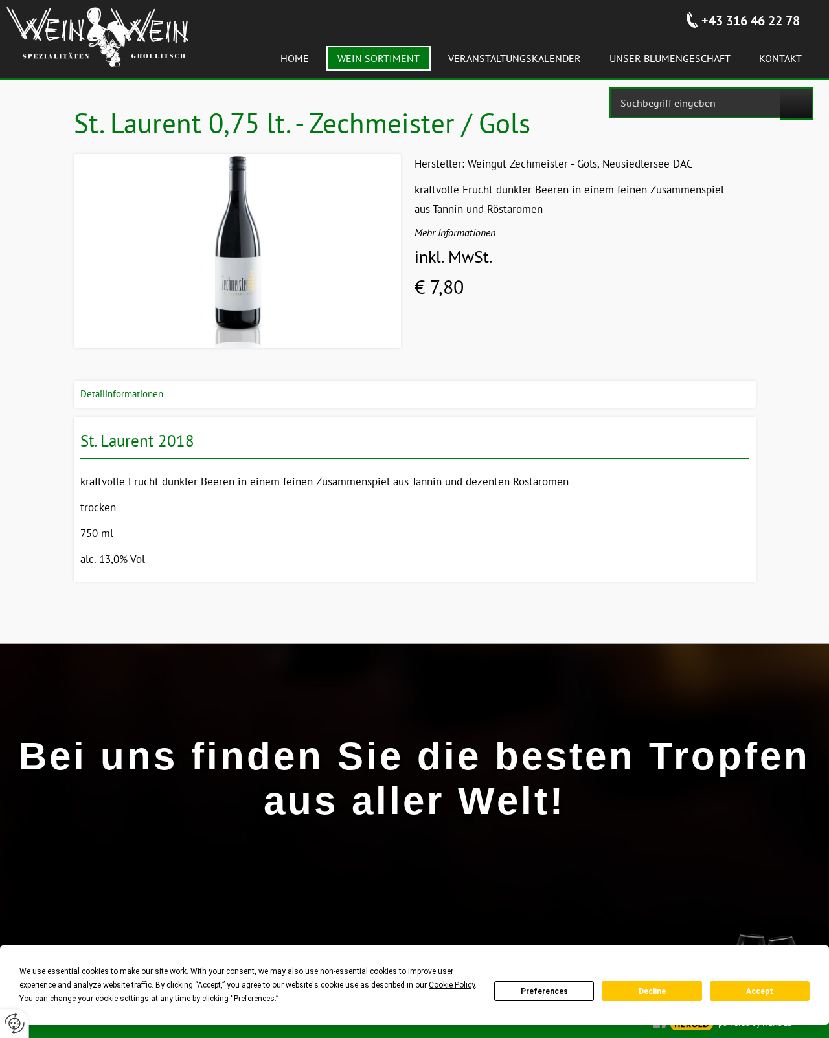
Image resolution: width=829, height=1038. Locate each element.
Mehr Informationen (454, 232)
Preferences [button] (254, 998)
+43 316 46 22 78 (750, 20)
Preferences (544, 991)
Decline (652, 991)
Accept (759, 991)
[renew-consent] (14, 1023)
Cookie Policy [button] (452, 984)
